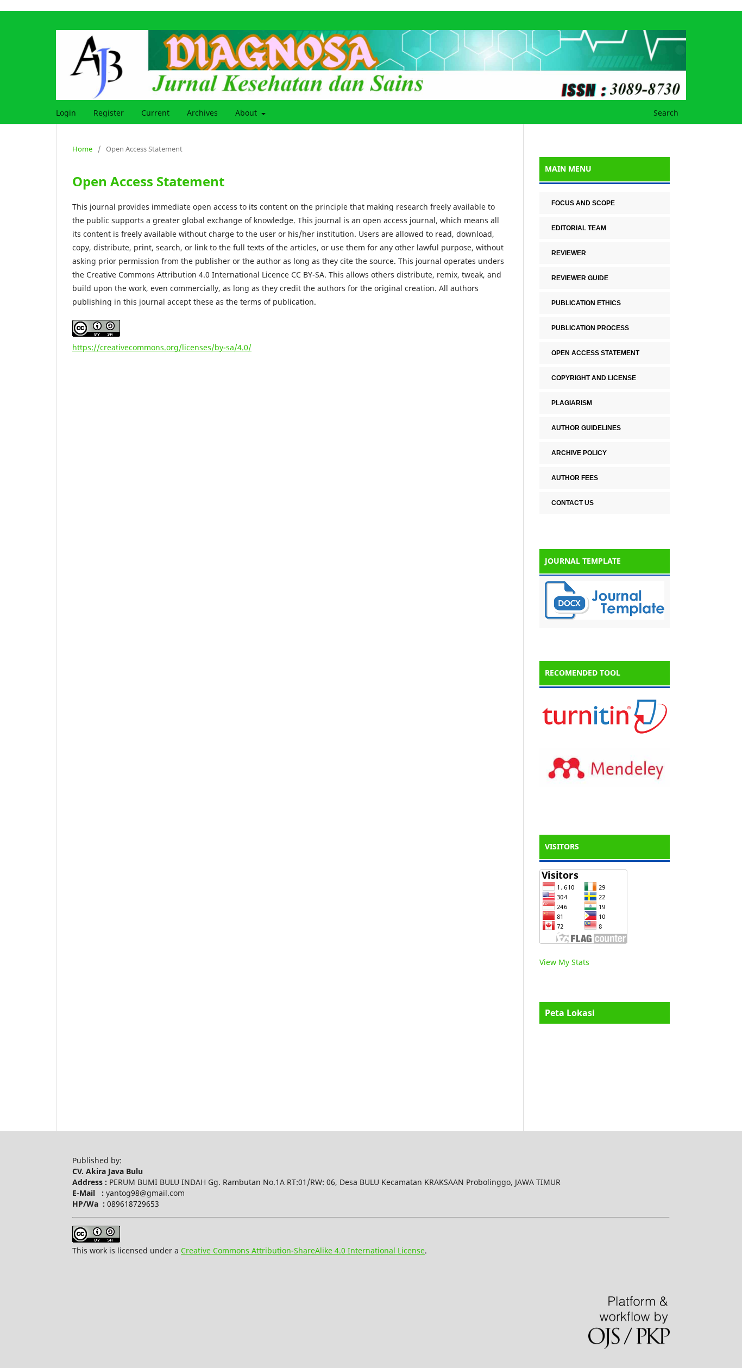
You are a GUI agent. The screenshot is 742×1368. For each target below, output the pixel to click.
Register (108, 113)
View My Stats (564, 962)
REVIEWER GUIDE (579, 278)
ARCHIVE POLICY (579, 453)
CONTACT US (572, 503)
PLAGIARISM (571, 403)
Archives (202, 113)
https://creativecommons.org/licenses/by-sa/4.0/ (161, 347)
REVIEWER (568, 253)
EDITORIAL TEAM (578, 228)
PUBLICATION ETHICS (586, 303)
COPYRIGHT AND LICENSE (593, 378)
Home (82, 149)
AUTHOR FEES (574, 478)
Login (66, 113)
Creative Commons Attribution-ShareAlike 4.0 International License (303, 1250)
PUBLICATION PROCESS (590, 328)
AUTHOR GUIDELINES (586, 428)
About (247, 113)
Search (664, 113)
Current (155, 113)
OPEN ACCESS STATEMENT (595, 353)
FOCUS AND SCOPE (583, 203)
